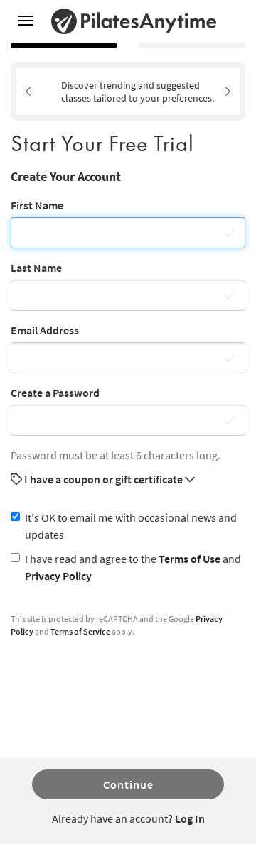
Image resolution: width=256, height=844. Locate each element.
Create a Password (55, 392)
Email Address (45, 330)
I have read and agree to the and (133, 567)
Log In (190, 818)
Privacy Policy (58, 576)
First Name (37, 205)
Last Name (36, 268)
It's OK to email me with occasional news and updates (131, 526)
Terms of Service (80, 631)
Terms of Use (189, 559)
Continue (128, 784)
